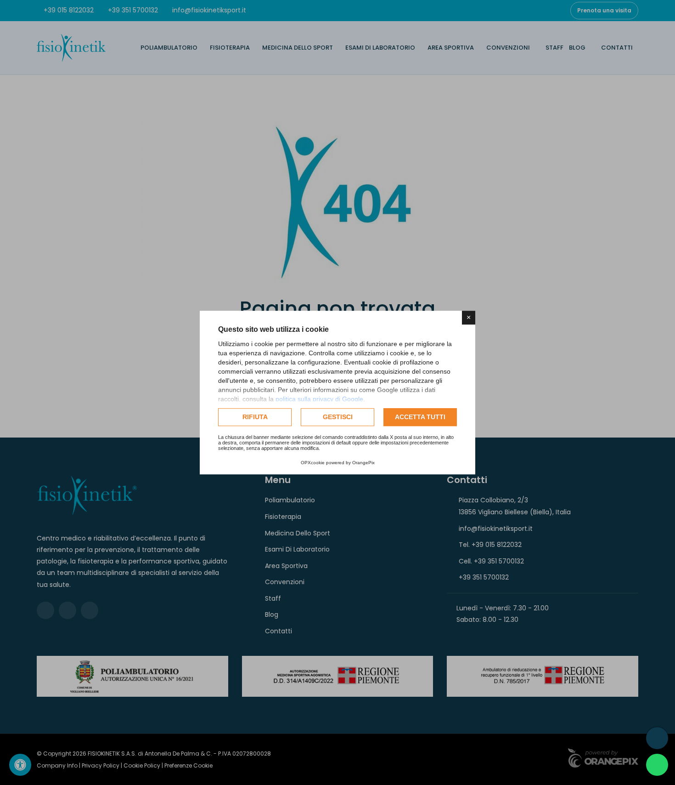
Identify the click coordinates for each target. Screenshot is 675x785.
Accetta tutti (420, 417)
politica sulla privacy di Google (319, 399)
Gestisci (338, 417)
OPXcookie (313, 462)
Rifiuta (255, 417)
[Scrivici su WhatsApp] (657, 765)
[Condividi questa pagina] (657, 738)
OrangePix (363, 462)
